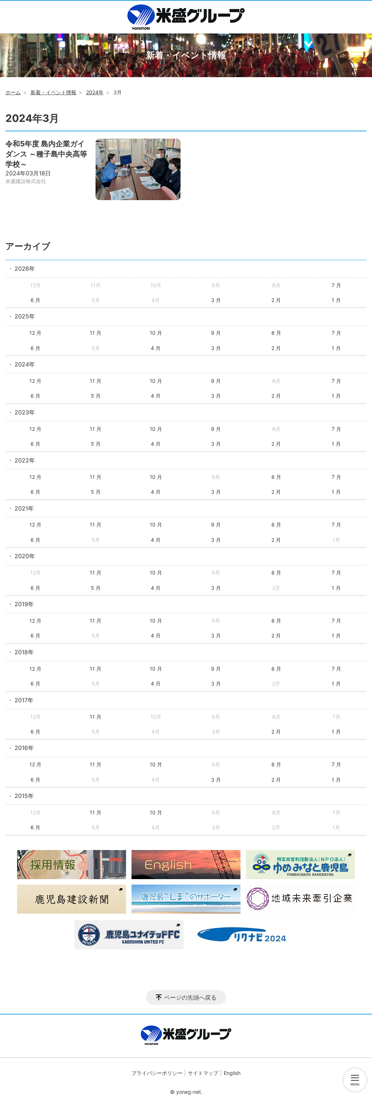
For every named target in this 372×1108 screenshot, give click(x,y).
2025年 (25, 316)
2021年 (24, 508)
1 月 (336, 300)
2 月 (276, 300)
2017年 (24, 700)
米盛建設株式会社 (25, 181)
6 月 (35, 300)
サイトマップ (203, 1073)
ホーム (13, 92)
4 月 (156, 348)
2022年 (25, 460)
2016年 (24, 747)
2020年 (25, 556)
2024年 (95, 92)
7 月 (336, 285)
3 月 (216, 300)
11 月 (95, 333)
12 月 (35, 333)
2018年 (24, 652)
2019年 (24, 604)
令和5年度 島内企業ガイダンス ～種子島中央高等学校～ (46, 153)
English (232, 1073)
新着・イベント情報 (53, 92)
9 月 (216, 333)
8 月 (276, 333)
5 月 (96, 396)
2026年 (25, 268)
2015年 (24, 795)
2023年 (25, 412)
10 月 (156, 333)
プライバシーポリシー (157, 1073)
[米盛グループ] (186, 17)
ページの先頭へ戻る (190, 997)
